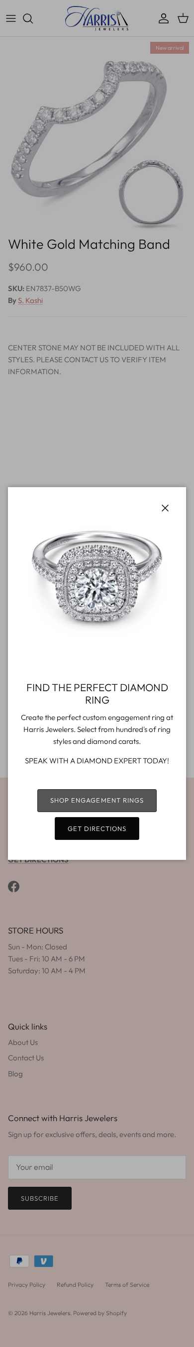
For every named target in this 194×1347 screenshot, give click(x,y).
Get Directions (97, 828)
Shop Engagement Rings (97, 800)
